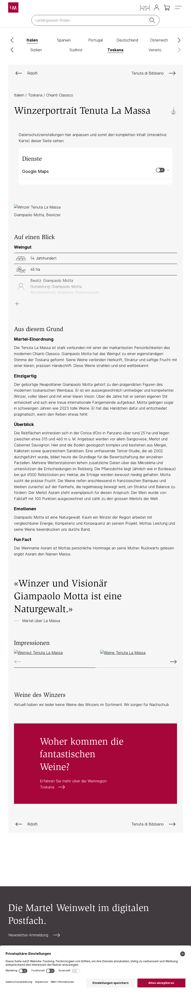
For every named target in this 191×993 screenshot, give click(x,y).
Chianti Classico (59, 95)
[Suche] (153, 20)
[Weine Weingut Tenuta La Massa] (138, 653)
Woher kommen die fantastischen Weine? (95, 763)
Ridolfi (32, 73)
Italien (19, 95)
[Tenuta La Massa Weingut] (52, 653)
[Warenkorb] (167, 7)
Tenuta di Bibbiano (147, 73)
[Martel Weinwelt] (13, 7)
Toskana (36, 95)
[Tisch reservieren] (145, 7)
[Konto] (157, 7)
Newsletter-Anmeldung (28, 935)
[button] (12, 40)
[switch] (160, 170)
